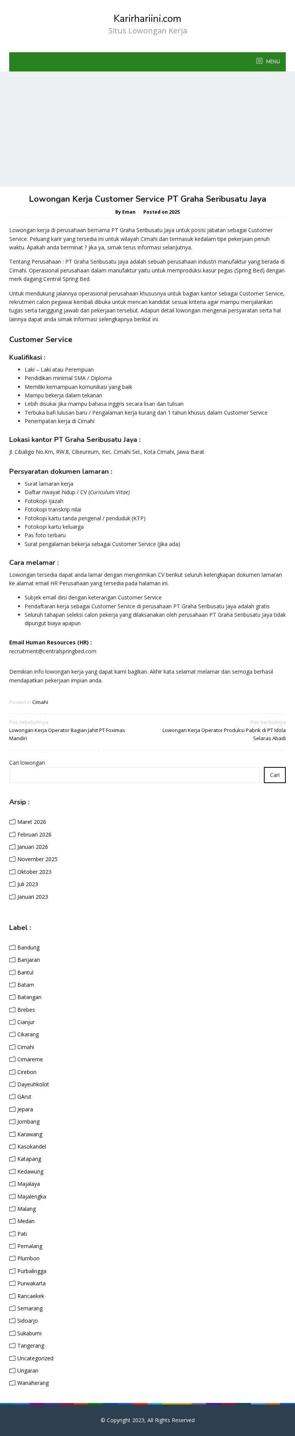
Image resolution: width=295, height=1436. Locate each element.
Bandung (28, 947)
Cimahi (40, 702)
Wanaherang (33, 1382)
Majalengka (31, 1196)
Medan (26, 1221)
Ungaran (27, 1370)
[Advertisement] (147, 129)
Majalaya (28, 1183)
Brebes (26, 1009)
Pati (22, 1233)
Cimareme (30, 1059)
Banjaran (28, 959)
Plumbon (28, 1258)
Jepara (25, 1109)
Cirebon (26, 1072)
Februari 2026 (34, 834)
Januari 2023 (32, 896)
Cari (275, 775)
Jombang (28, 1121)
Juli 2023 (27, 884)
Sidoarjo (27, 1320)
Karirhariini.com (147, 18)
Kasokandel (31, 1146)
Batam (25, 984)
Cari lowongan (27, 762)
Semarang (30, 1308)
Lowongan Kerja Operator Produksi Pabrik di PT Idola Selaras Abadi (224, 730)
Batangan (29, 997)
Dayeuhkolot (33, 1084)
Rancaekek (30, 1296)
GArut (24, 1096)
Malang (26, 1208)
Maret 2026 (31, 821)
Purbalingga (31, 1271)
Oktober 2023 (34, 871)
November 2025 (37, 859)
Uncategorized (35, 1358)
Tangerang (30, 1345)
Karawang (29, 1134)
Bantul (25, 972)
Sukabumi (29, 1333)
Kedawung (30, 1171)
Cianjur (26, 1022)
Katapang (29, 1158)
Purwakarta (31, 1283)
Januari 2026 (32, 846)
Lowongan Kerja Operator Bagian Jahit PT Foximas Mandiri (67, 730)
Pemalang (29, 1246)
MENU (272, 61)
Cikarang (28, 1034)
